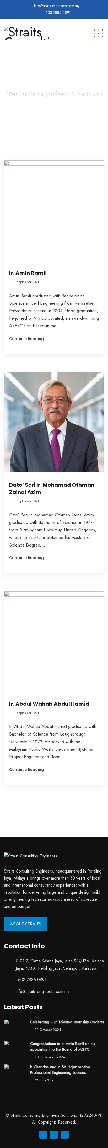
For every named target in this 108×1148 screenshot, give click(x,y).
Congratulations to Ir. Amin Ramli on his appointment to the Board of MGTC (62, 1046)
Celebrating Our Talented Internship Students (67, 1022)
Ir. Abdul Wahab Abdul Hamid (49, 703)
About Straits (25, 924)
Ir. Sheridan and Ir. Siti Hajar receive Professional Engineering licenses (60, 1069)
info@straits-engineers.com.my (56, 5)
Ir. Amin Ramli (28, 273)
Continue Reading (26, 338)
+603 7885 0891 (57, 12)
